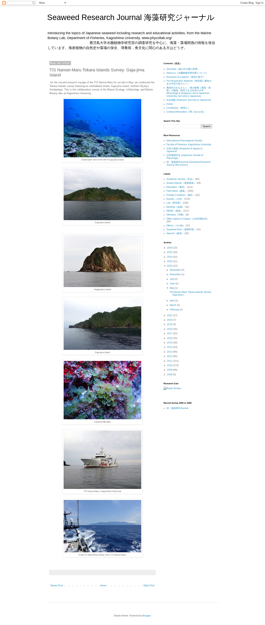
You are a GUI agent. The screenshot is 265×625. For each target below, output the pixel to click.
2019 (170, 324)
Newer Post (56, 585)
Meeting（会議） (175, 207)
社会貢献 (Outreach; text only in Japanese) (188, 100)
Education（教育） (176, 187)
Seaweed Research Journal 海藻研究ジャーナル (131, 17)
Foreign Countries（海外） (180, 195)
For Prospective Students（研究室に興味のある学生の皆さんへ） (188, 82)
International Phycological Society (184, 140)
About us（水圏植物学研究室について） (187, 73)
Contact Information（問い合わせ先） (186, 111)
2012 (170, 356)
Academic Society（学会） (180, 179)
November (175, 274)
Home (103, 585)
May (172, 288)
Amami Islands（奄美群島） (181, 183)
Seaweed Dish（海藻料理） (181, 229)
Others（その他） (175, 225)
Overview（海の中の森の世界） (183, 69)
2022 (170, 265)
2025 (170, 252)
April (172, 300)
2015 (170, 342)
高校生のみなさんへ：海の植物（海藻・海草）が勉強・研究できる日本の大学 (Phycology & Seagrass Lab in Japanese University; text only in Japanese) (188, 91)
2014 (170, 347)
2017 (170, 333)
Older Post (148, 585)
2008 (170, 374)
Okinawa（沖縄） (175, 214)
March (173, 305)
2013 (170, 351)
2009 (170, 370)
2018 (170, 329)
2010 (170, 365)
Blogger (147, 615)
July (172, 279)
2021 (170, 315)
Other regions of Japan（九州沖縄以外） (187, 218)
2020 (170, 320)
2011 (170, 361)
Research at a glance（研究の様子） (185, 77)
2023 (170, 261)
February (175, 309)
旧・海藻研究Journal (177, 408)
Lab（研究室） (174, 202)
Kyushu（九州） (175, 199)
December (175, 270)
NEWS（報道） (174, 210)
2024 (170, 257)
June (173, 283)
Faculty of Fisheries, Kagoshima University (188, 144)
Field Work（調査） (176, 191)
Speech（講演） (175, 233)
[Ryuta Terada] (172, 388)
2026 (170, 247)
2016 (170, 338)
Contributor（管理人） (178, 108)
